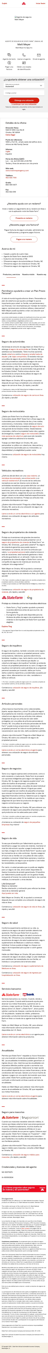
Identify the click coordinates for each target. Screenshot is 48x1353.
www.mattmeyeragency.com (17, 171)
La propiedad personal (16, 552)
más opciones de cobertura (12, 436)
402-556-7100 (11, 178)
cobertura (11, 354)
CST (21, 159)
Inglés (8, 151)
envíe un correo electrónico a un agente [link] (24, 514)
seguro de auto (38, 426)
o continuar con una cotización (24, 104)
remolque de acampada (11, 478)
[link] (38, 57)
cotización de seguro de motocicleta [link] (27, 454)
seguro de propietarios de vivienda (15, 542)
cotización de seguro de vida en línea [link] (27, 907)
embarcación (30, 478)
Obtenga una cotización (24, 100)
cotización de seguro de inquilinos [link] (26, 688)
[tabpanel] (24, 157)
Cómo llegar (10, 135)
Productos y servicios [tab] (11, 274)
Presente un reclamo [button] (24, 218)
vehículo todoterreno (10, 481)
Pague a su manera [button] (24, 239)
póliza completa (25, 1228)
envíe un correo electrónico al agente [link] (23, 750)
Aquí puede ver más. (10, 893)
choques (24, 354)
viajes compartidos (19, 357)
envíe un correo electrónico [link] (19, 1034)
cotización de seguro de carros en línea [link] (28, 395)
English (4, 3)
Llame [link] (4, 514)
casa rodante (32, 476)
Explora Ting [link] (7, 626)
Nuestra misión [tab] (28, 274)
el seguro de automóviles (18, 349)
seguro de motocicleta (30, 434)
